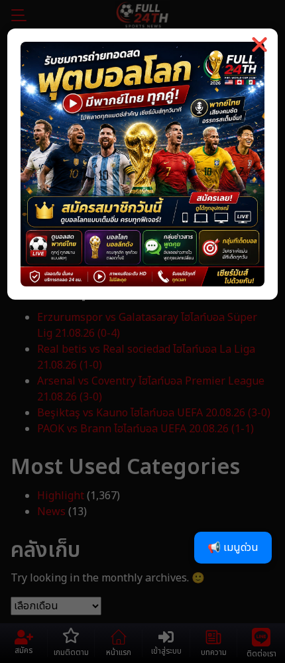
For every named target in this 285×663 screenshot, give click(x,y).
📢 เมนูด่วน (232, 548)
